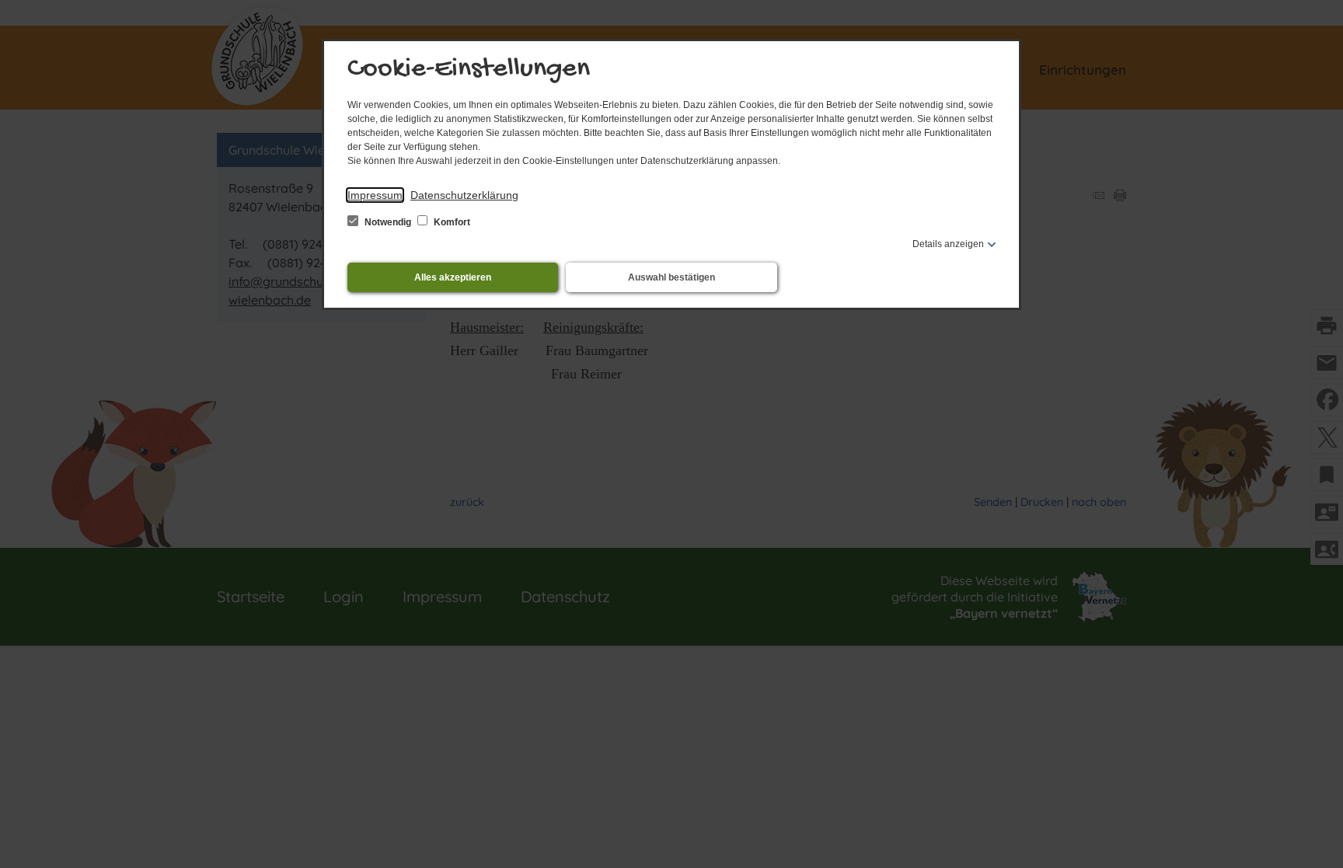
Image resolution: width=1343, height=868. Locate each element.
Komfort (450, 222)
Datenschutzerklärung (464, 195)
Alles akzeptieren (452, 277)
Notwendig (387, 222)
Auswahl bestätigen (671, 277)
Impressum (375, 195)
